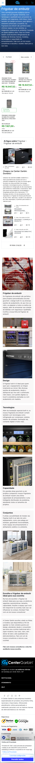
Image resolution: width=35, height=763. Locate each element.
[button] (32, 2)
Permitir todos (17, 759)
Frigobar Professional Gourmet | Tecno (21, 210)
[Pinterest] (19, 695)
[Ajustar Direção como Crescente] (31, 57)
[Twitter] (8, 695)
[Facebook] (4, 695)
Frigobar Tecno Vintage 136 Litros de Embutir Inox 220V (25, 79)
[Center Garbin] (17, 3)
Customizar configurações (17, 755)
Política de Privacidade (10, 752)
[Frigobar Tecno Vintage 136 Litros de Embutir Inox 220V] (26, 67)
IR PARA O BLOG (15, 245)
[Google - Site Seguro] (21, 721)
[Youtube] (15, 695)
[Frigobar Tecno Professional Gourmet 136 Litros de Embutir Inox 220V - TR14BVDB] (9, 67)
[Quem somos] (17, 662)
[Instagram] (12, 695)
